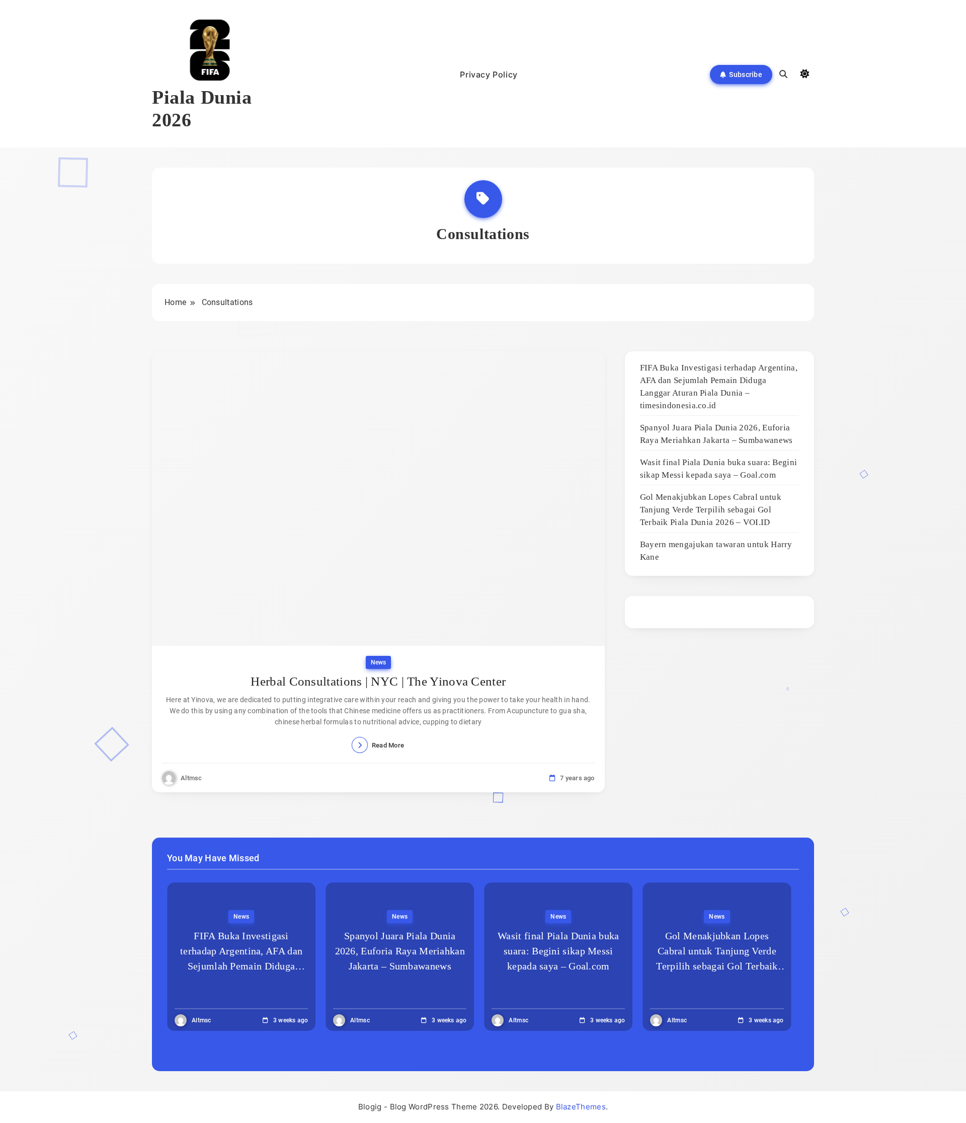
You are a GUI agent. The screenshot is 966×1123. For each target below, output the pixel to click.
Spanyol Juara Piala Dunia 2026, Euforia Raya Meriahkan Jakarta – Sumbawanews (400, 950)
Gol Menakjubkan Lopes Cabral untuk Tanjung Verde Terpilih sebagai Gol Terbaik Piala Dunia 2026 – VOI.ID (710, 509)
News (378, 662)
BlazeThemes (581, 1106)
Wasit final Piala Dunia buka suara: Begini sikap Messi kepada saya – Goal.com (558, 950)
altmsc (191, 778)
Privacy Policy (488, 74)
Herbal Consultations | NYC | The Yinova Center (378, 681)
